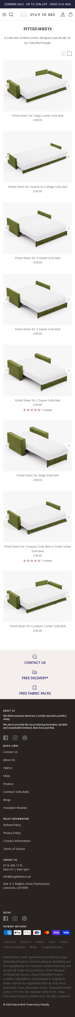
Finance (8, 784)
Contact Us (10, 752)
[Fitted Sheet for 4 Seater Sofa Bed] (37, 228)
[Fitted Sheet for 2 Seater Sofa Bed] (37, 370)
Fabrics (7, 768)
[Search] (13, 14)
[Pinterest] (24, 737)
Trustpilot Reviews (15, 808)
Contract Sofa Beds (16, 792)
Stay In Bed (18, 1004)
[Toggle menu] (4, 14)
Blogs (7, 800)
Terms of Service (14, 849)
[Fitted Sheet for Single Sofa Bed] (37, 445)
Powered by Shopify (37, 1004)
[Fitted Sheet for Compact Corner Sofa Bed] (37, 596)
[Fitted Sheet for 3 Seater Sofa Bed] (37, 299)
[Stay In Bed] (37, 14)
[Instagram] (15, 737)
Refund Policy (12, 825)
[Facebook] (5, 737)
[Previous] (6, 86)
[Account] (61, 14)
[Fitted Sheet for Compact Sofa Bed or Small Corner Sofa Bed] (37, 516)
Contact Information (16, 841)
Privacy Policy (12, 833)
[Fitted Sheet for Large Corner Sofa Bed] (37, 85)
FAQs (6, 776)
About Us (9, 760)
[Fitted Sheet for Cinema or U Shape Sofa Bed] (37, 156)
